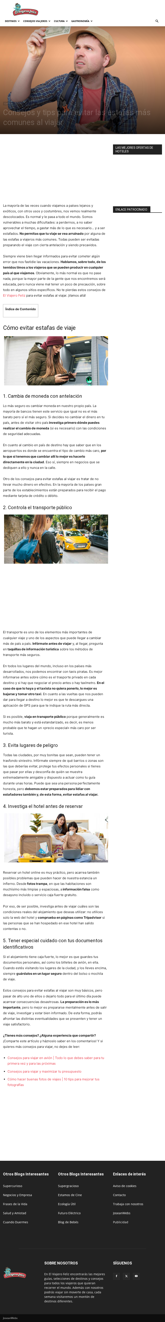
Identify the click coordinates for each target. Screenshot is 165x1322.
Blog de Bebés (68, 1222)
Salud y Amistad (14, 1213)
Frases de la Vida (15, 1204)
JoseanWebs (121, 1213)
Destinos (11, 21)
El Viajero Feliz (14, 295)
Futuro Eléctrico (69, 1213)
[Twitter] (126, 1276)
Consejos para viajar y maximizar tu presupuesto (44, 1071)
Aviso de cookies (124, 1186)
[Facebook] (116, 1276)
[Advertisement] (111, 9)
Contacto (119, 1195)
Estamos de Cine (70, 1195)
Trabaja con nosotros (128, 1204)
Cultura (59, 21)
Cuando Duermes (15, 1222)
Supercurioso (12, 1186)
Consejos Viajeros (35, 21)
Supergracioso (68, 1186)
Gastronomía (80, 21)
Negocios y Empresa (17, 1195)
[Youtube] (136, 1276)
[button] (157, 21)
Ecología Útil (67, 1204)
